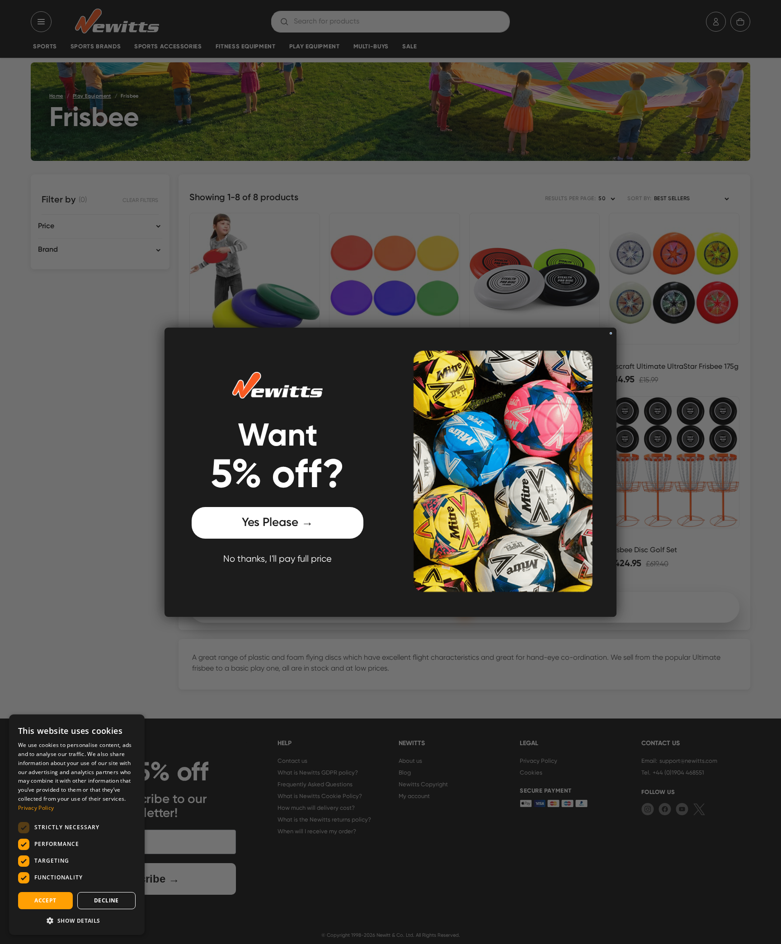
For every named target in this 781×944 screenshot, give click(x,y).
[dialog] (77, 824)
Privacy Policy (36, 808)
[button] (77, 920)
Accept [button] (45, 900)
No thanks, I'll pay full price (277, 559)
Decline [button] (106, 900)
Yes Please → (277, 523)
